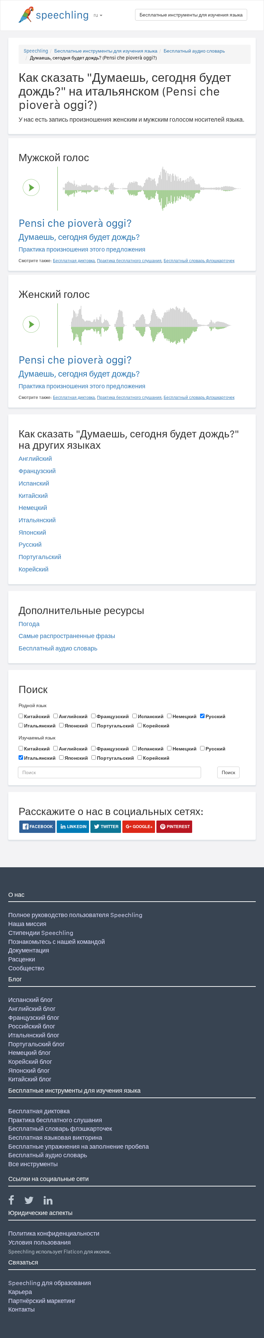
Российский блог (31, 1026)
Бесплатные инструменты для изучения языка (191, 15)
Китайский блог (30, 1079)
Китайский (33, 495)
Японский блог (29, 1070)
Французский (37, 471)
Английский (35, 458)
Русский (30, 544)
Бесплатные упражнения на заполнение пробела (78, 1146)
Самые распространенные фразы (67, 635)
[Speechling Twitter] (33, 1201)
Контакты (21, 1309)
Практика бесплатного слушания (55, 1120)
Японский (32, 532)
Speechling (36, 51)
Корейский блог (30, 1061)
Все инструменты (33, 1164)
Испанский (34, 483)
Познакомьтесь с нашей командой (56, 941)
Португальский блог (36, 1044)
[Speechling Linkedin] (52, 1201)
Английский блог (32, 1008)
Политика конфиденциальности (53, 1233)
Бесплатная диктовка (39, 1111)
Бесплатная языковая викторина (55, 1137)
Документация (28, 950)
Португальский (40, 556)
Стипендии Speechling (40, 932)
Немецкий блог (29, 1052)
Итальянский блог (33, 1035)
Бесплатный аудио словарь (194, 51)
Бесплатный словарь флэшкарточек (60, 1128)
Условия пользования (39, 1242)
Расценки (21, 959)
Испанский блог (30, 999)
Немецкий (33, 507)
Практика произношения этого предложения (82, 249)
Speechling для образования (49, 1282)
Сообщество (26, 968)
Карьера (20, 1291)
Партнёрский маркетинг (42, 1300)
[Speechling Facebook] (15, 1201)
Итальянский (37, 520)
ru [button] (96, 15)
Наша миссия (27, 923)
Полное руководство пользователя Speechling (75, 914)
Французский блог (33, 1017)
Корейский (33, 569)
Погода (29, 623)
